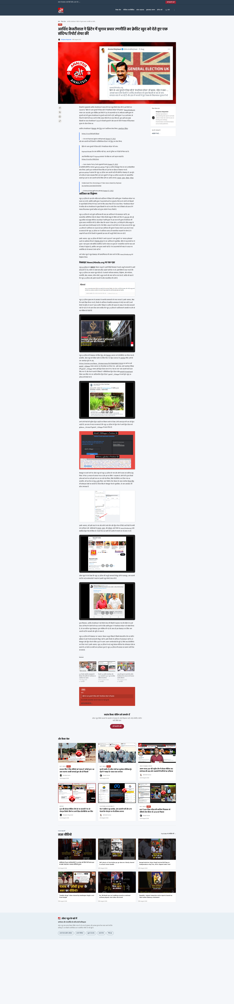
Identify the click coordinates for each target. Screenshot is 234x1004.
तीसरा (127, 178)
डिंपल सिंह (131, 481)
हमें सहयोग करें (170, 2)
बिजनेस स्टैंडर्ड (99, 241)
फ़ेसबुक (94, 128)
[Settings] (174, 10)
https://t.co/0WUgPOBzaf (90, 134)
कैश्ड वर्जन (97, 481)
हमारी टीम (101, 933)
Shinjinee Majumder (66, 40)
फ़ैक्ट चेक (118, 10)
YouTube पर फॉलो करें (168, 834)
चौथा (131, 178)
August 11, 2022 (111, 139)
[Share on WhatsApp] (60, 116)
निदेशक (110, 933)
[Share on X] (60, 112)
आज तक (126, 217)
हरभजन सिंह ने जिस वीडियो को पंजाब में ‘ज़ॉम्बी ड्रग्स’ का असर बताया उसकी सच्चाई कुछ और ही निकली (77, 770)
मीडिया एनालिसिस (128, 10)
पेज (132, 473)
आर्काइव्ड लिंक (123, 128)
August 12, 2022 (108, 191)
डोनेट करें (159, 10)
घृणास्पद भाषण (150, 10)
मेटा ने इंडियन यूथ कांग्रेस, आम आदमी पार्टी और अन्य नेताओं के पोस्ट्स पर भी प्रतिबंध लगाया (116, 810)
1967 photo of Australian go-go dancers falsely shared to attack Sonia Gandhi (116, 863)
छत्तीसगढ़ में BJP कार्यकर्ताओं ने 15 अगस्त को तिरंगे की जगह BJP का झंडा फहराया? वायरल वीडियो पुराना (76, 863)
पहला (119, 178)
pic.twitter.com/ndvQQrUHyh (91, 186)
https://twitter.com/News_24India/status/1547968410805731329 (101, 363)
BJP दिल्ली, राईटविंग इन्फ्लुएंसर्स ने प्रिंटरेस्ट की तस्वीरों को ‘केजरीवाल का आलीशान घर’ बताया (87, 676)
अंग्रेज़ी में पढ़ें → (156, 134)
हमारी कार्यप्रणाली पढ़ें (87, 703)
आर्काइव (122, 358)
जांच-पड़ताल (140, 10)
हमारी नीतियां (79, 933)
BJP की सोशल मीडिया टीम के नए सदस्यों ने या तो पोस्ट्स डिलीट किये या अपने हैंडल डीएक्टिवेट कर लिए (76, 810)
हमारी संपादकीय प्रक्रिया (66, 933)
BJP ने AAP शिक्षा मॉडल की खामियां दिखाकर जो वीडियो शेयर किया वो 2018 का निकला (155, 810)
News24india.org (129, 110)
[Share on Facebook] (60, 108)
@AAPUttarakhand (126, 371)
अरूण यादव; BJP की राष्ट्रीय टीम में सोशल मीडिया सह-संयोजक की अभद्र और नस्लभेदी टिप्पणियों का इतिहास (156, 770)
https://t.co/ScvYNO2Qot (90, 159)
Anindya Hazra (66, 775)
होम (59, 22)
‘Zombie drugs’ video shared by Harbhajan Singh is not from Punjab (76, 896)
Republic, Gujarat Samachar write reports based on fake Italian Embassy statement (155, 896)
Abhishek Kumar (147, 775)
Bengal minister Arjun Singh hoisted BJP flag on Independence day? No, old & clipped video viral (154, 863)
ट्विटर (100, 128)
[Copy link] (60, 121)
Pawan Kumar (106, 775)
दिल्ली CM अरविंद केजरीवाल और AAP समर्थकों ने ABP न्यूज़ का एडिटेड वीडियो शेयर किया (106, 676)
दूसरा (123, 178)
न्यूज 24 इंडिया (83, 267)
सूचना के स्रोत (91, 933)
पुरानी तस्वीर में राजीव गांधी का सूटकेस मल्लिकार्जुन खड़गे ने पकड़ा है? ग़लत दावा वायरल (116, 770)
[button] (103, 345)
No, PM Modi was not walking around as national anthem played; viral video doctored (114, 896)
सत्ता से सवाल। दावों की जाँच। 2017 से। (69, 2)
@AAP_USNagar (84, 366)
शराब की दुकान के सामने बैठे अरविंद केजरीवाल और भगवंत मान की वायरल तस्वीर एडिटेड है (125, 676)
